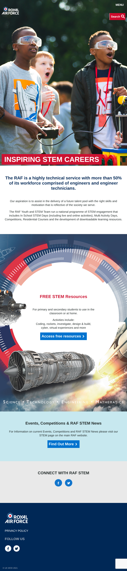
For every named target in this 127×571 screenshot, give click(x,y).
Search (118, 16)
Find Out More (61, 444)
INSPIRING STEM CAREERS (51, 159)
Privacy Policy (16, 530)
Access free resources (61, 336)
